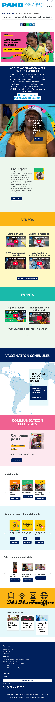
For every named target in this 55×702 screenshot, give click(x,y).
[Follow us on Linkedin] (18, 688)
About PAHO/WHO (8, 649)
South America (36, 397)
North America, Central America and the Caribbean (38, 390)
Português (45, 1)
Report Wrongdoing (27, 680)
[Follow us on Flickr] (21, 688)
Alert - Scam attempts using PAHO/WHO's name (16, 659)
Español (40, 1)
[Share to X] (24, 24)
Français (51, 1)
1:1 (12, 538)
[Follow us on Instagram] (11, 688)
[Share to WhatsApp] (27, 24)
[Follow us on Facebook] (8, 688)
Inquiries (5, 676)
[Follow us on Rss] (24, 688)
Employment (6, 651)
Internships (6, 653)
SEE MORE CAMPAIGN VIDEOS (27, 278)
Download (16, 199)
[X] (4, 688)
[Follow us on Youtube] (14, 688)
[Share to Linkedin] (30, 24)
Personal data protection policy (11, 668)
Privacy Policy (6, 666)
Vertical (14, 542)
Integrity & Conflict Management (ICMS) (13, 664)
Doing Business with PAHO (10, 661)
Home (3, 13)
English (35, 1)
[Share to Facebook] (21, 24)
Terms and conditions (9, 670)
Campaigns (10, 13)
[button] (33, 24)
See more (38, 139)
